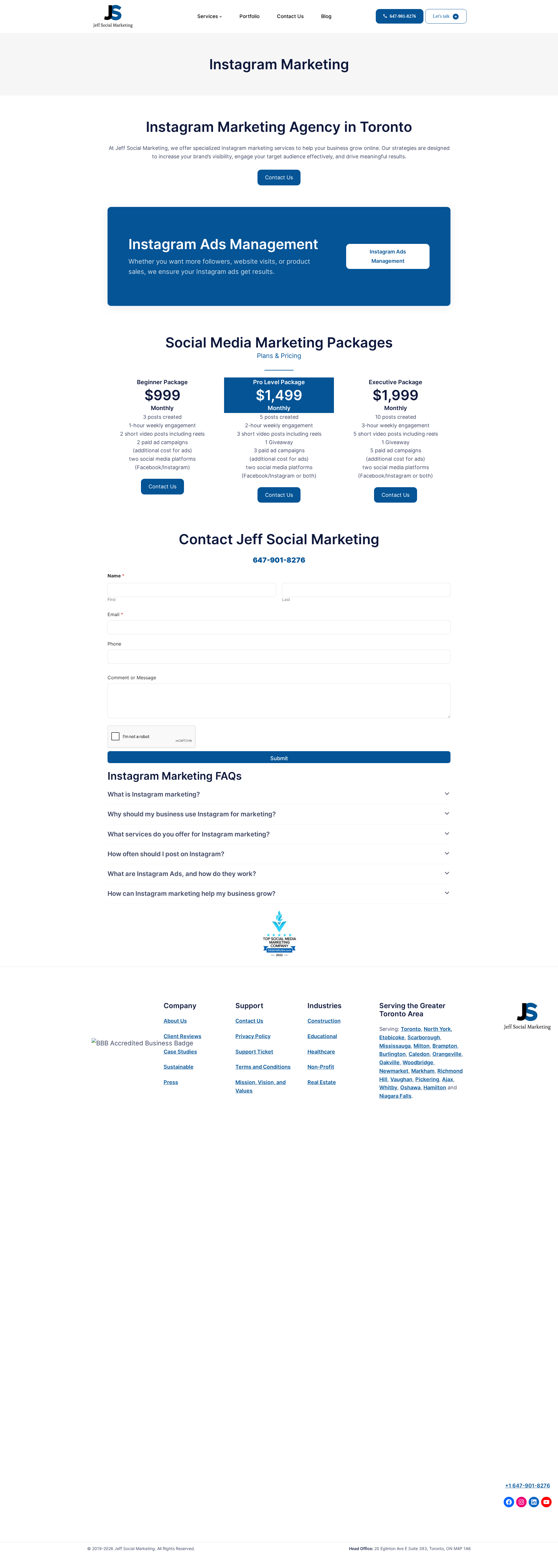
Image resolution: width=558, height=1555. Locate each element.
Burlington (392, 1054)
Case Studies (180, 1052)
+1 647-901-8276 (527, 1486)
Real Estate (321, 1082)
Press (171, 1082)
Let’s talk (441, 16)
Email (115, 614)
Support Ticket (254, 1052)
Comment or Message (132, 677)
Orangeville (447, 1054)
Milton (422, 1046)
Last (286, 599)
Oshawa (410, 1087)
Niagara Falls (395, 1096)
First (112, 599)
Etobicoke (392, 1037)
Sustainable (179, 1067)
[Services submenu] (220, 16)
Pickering (427, 1079)
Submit (279, 758)
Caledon (419, 1054)
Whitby (388, 1087)
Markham (422, 1071)
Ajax (447, 1079)
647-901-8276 (279, 560)
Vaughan (401, 1079)
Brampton (444, 1046)
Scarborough (423, 1037)
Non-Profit (320, 1067)
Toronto (411, 1029)
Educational (322, 1036)
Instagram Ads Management (388, 256)
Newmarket (393, 1071)
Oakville (389, 1062)
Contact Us (279, 177)
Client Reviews (182, 1036)
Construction (324, 1021)
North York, (438, 1029)
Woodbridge (418, 1062)
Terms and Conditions (263, 1067)
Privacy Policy (253, 1036)
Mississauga (395, 1046)
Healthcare (321, 1052)
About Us (175, 1021)
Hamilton (434, 1087)
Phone (114, 644)
